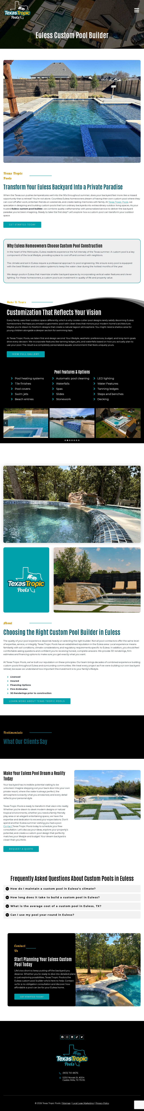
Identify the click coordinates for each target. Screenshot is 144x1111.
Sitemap (66, 1103)
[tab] (65, 440)
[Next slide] (138, 423)
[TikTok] (77, 1037)
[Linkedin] (72, 1037)
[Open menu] (137, 10)
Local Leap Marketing (83, 1103)
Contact (8, 826)
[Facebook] (62, 1037)
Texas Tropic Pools (118, 202)
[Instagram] (67, 1037)
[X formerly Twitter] (82, 1037)
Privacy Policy (102, 1103)
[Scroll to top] (137, 1100)
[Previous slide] (5, 423)
